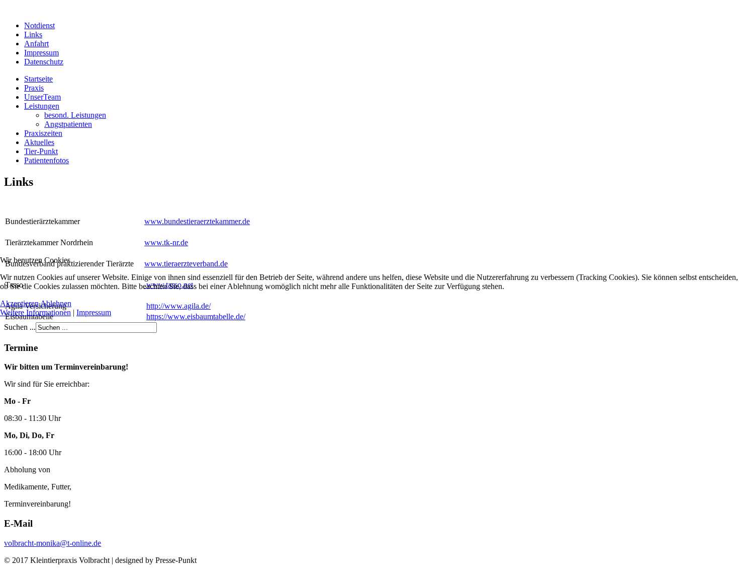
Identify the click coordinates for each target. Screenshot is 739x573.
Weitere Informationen (35, 312)
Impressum (93, 312)
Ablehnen (55, 303)
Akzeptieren (19, 303)
